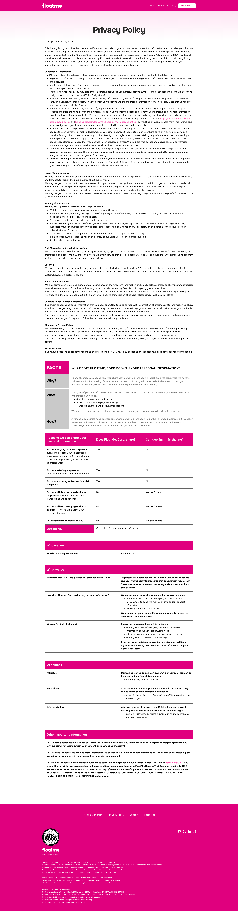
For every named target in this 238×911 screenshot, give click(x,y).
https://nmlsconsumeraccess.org (79, 900)
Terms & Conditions (93, 815)
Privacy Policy (116, 815)
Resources (149, 815)
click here (85, 902)
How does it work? (160, 5)
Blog (174, 5)
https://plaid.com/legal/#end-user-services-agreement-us (105, 122)
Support (134, 815)
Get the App (187, 5)
